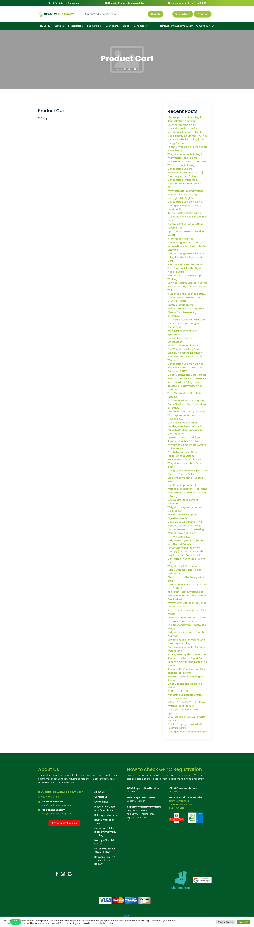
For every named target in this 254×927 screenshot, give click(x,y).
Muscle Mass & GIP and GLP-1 (184, 522)
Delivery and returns (106, 815)
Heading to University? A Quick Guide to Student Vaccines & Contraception (185, 430)
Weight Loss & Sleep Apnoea (184, 566)
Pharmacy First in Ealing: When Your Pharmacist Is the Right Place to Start (185, 268)
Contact (203, 14)
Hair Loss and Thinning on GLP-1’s (187, 378)
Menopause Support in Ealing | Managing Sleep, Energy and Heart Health (185, 205)
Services (59, 25)
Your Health (112, 25)
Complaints (101, 801)
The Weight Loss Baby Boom (184, 349)
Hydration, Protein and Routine (185, 231)
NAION (171, 235)
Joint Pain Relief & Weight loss (185, 592)
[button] (15, 922)
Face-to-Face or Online (181, 474)
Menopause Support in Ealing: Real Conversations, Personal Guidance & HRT (185, 367)
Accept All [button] (244, 922)
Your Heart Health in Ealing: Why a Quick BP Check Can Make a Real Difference (187, 404)
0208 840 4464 (206, 26)
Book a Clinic (94, 25)
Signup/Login (182, 14)
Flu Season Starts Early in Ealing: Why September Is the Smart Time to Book (186, 415)
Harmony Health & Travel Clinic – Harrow (104, 860)
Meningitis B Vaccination (182, 422)
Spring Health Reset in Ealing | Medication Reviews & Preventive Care (187, 216)
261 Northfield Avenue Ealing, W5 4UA (62, 791)
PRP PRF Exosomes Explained (184, 459)
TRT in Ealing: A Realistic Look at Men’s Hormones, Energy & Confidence (186, 323)
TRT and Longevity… (179, 536)
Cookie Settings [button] (226, 922)
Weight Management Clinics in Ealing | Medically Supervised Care (185, 257)
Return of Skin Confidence (182, 345)
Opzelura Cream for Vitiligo (183, 437)
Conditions (139, 25)
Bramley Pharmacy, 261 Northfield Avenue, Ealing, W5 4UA (180, 804)
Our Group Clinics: (104, 828)
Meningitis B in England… (181, 198)
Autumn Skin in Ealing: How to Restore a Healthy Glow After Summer (184, 386)
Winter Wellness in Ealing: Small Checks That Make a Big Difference (185, 312)
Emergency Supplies (65, 823)
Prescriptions (75, 25)
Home (118, 69)
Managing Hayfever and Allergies (187, 731)
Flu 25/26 (45, 25)
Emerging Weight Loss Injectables (187, 470)
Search (155, 14)
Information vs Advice (180, 238)
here (191, 775)
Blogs (126, 25)
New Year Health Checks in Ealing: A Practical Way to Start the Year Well (187, 286)
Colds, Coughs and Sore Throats (186, 375)
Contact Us (100, 796)
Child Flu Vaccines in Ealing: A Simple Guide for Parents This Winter (184, 356)
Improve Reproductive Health (184, 525)
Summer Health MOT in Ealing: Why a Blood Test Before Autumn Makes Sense (187, 444)
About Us (99, 791)
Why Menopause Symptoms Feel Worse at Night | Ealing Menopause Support (186, 165)
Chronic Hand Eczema (180, 305)
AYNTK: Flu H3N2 (176, 301)
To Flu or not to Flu (178, 691)
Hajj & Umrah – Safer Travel (183, 555)
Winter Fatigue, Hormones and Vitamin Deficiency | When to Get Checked (187, 246)
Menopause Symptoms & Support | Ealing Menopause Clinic (184, 183)
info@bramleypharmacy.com (177, 26)
